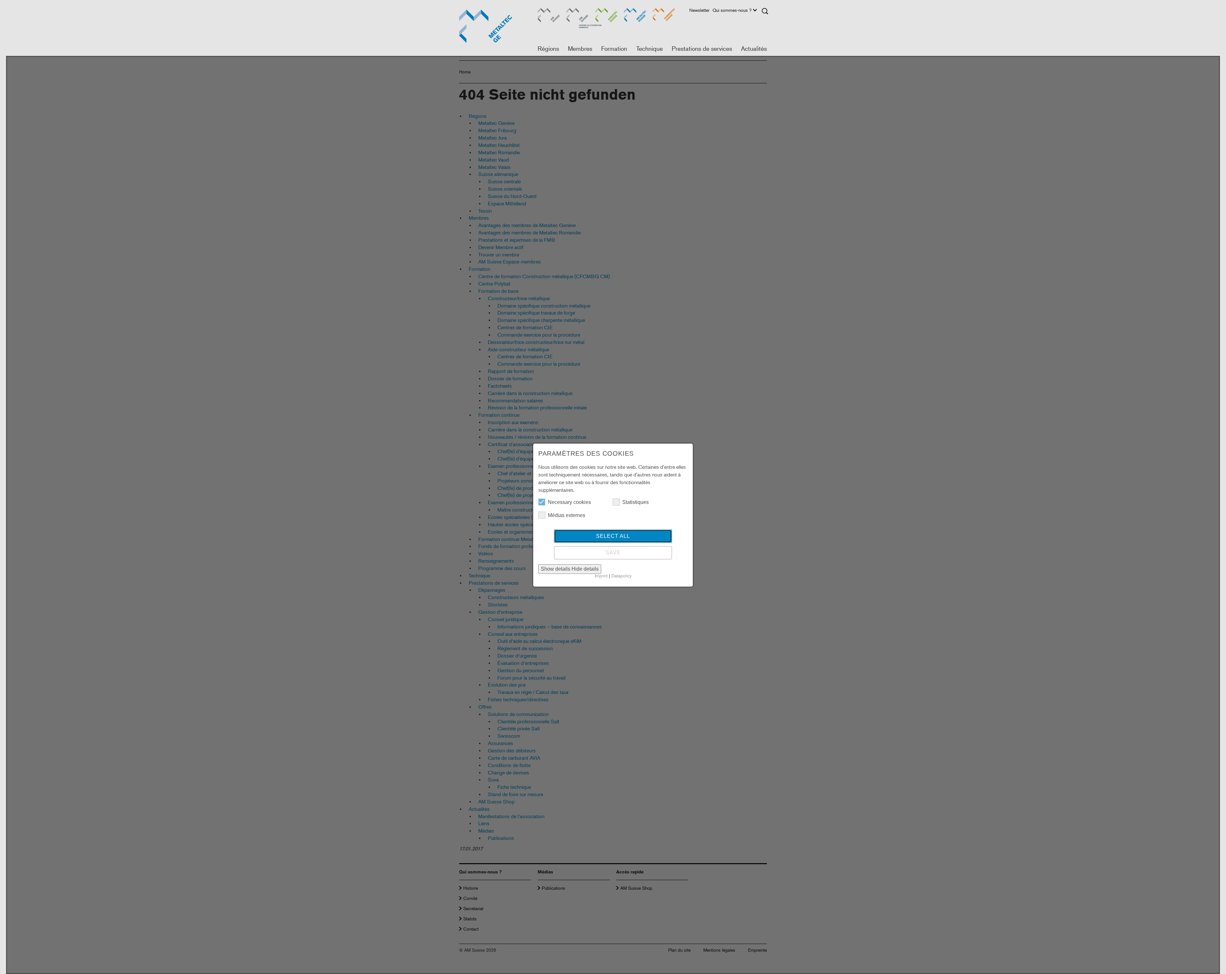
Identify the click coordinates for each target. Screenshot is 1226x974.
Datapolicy (621, 575)
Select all (613, 536)
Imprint (601, 575)
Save (613, 552)
